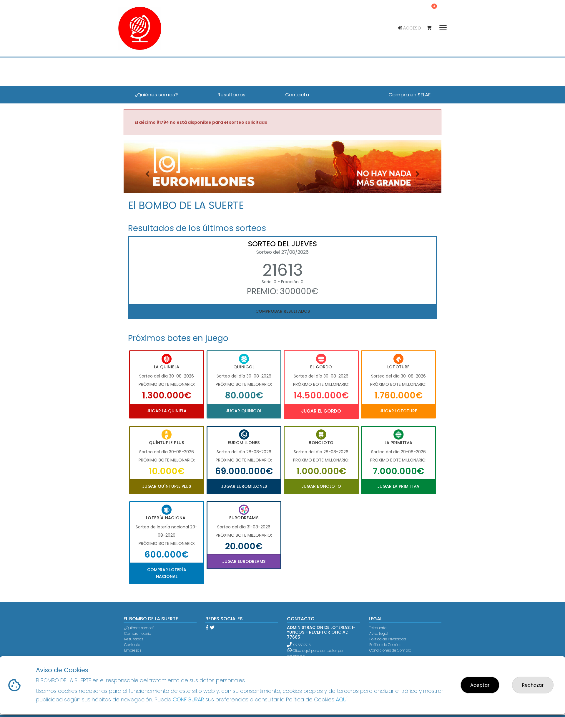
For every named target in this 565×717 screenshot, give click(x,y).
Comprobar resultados (282, 311)
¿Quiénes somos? (139, 627)
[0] (432, 28)
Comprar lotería (137, 633)
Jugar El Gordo (321, 411)
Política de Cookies (385, 644)
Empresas (132, 650)
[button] (147, 174)
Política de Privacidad (387, 639)
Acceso (411, 28)
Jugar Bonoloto (321, 486)
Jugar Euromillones (244, 486)
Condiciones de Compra (390, 650)
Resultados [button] (231, 94)
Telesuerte (377, 627)
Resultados (133, 639)
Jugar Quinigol (244, 411)
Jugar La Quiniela (167, 411)
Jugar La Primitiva (398, 486)
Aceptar (480, 685)
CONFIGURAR (188, 699)
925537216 (301, 644)
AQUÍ (342, 699)
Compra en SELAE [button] (409, 94)
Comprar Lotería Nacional (166, 573)
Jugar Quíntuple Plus (166, 486)
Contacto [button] (297, 94)
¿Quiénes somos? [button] (156, 94)
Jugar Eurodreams (243, 561)
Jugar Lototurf (398, 411)
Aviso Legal (378, 633)
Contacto (132, 644)
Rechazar (533, 685)
